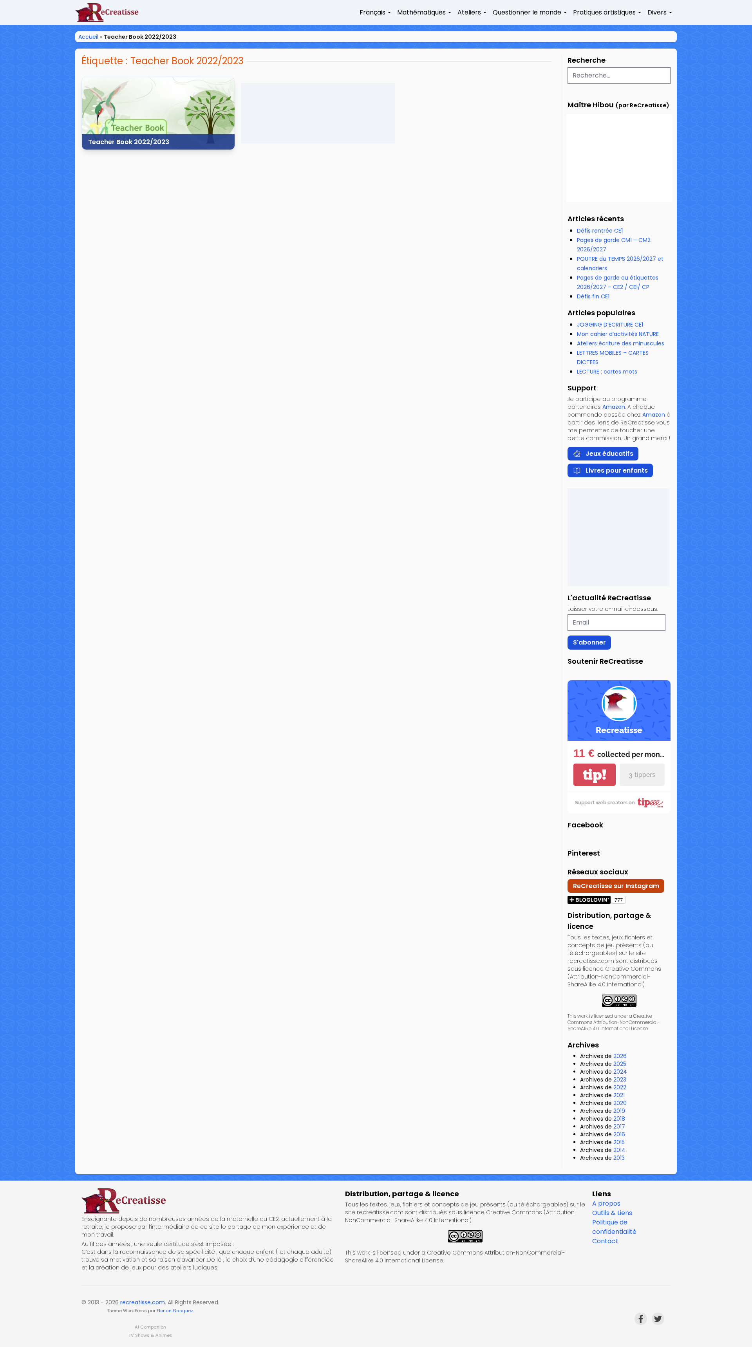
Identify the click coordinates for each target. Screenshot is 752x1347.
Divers (657, 12)
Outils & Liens (612, 1212)
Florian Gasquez (175, 1310)
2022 (619, 1087)
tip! (594, 775)
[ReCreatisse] (210, 1200)
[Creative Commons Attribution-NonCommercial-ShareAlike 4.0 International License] (619, 1001)
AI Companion (150, 1327)
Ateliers (469, 12)
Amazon (613, 407)
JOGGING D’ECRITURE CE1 (610, 325)
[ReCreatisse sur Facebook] (640, 1319)
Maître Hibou (591, 105)
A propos (606, 1203)
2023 (619, 1079)
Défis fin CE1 (593, 296)
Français (372, 12)
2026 (620, 1056)
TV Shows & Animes (150, 1335)
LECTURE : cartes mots (607, 372)
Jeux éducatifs (609, 453)
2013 (619, 1158)
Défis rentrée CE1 (600, 231)
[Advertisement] (318, 113)
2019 (619, 1111)
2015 (619, 1142)
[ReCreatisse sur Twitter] (658, 1319)
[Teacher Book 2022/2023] (158, 113)
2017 (619, 1126)
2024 (620, 1072)
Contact (605, 1241)
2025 (619, 1064)
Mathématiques (421, 12)
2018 (619, 1119)
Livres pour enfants (617, 470)
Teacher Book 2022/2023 (128, 141)
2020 (620, 1103)
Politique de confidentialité (614, 1227)
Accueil (88, 37)
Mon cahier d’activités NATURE (618, 334)
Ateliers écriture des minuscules (620, 343)
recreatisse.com (142, 1302)
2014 (619, 1150)
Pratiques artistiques (604, 12)
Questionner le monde (527, 12)
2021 (619, 1095)
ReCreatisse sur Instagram (616, 885)
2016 (619, 1134)
